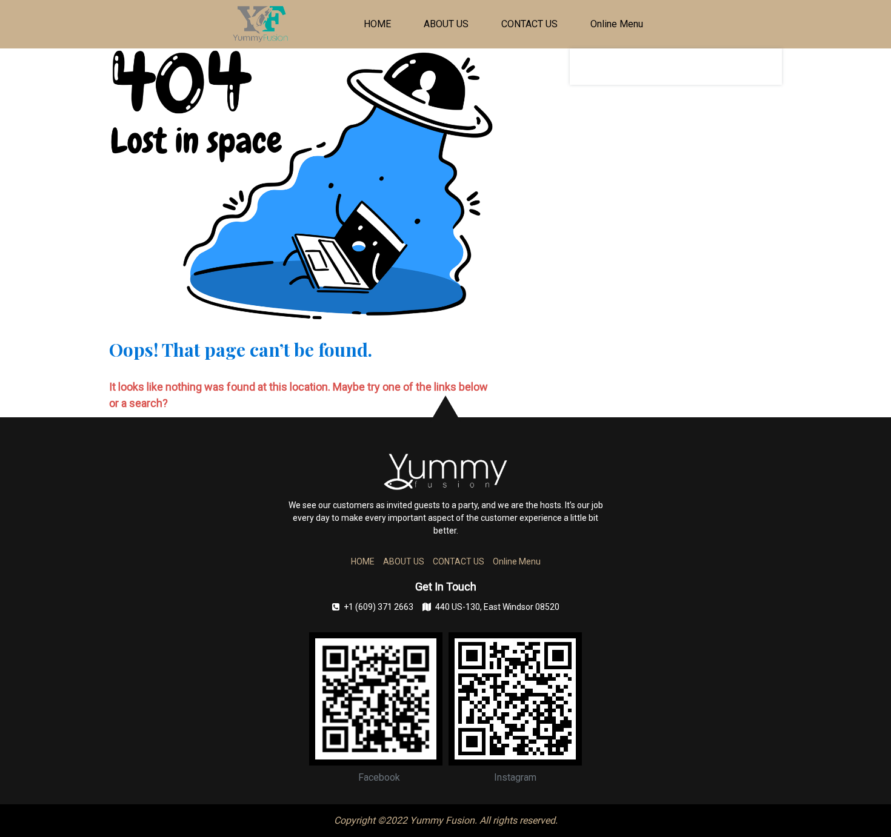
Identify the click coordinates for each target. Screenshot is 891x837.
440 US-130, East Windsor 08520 (497, 607)
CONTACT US (529, 24)
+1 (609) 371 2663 (378, 607)
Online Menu (616, 24)
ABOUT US (446, 24)
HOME (377, 24)
